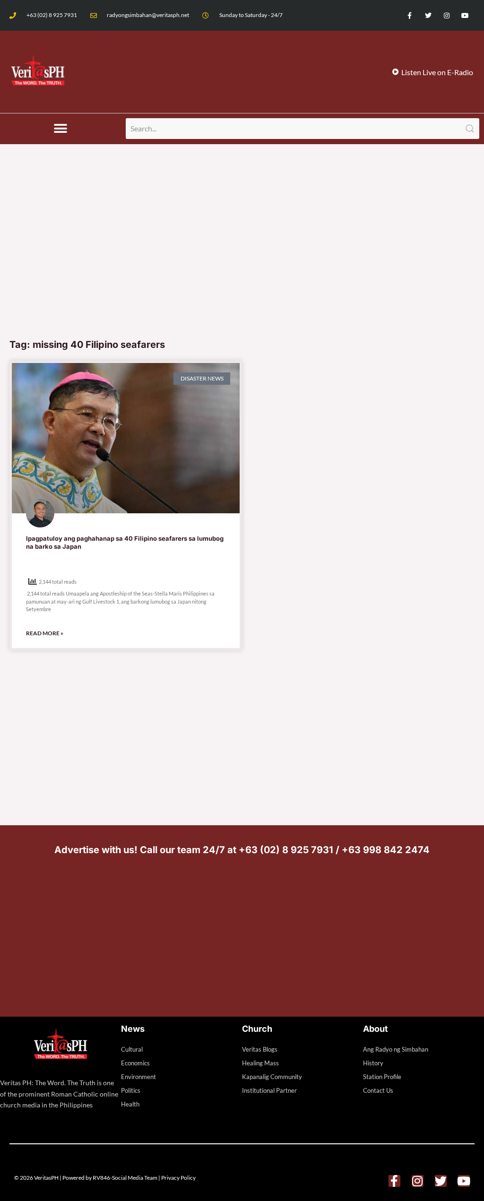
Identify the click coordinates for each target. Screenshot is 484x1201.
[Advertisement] (242, 262)
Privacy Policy (178, 1177)
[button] (60, 128)
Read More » (44, 633)
